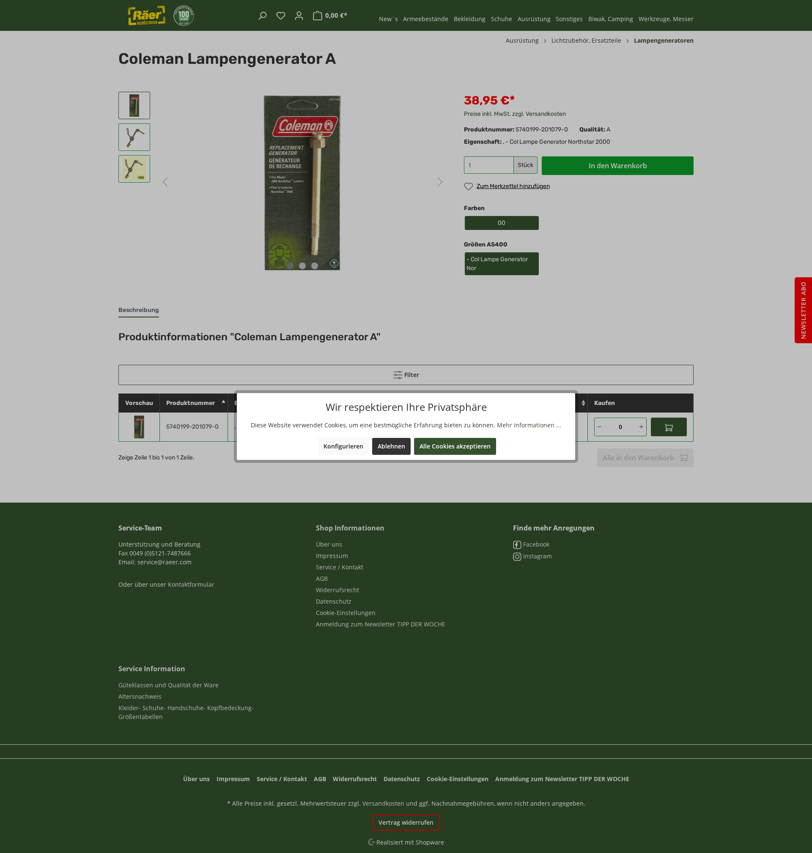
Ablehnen (391, 446)
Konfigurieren (343, 446)
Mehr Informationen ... (529, 425)
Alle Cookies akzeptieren (455, 446)
